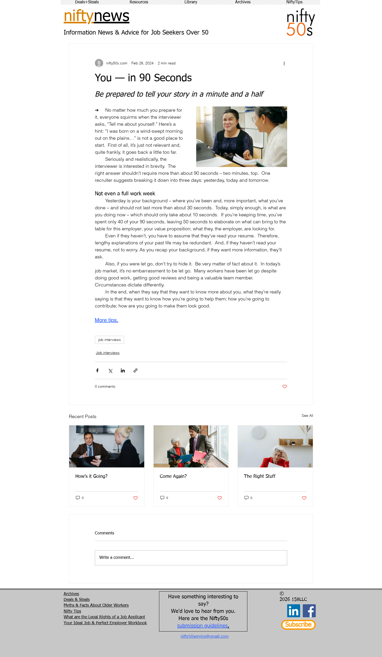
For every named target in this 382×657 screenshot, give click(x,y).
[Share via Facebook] (97, 370)
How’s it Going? (91, 476)
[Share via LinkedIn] (122, 370)
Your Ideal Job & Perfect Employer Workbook (105, 623)
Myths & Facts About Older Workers (96, 606)
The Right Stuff (259, 476)
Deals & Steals (77, 600)
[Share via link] (135, 370)
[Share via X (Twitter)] (110, 370)
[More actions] (284, 63)
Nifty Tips (72, 611)
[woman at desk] (275, 446)
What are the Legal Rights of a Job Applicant (104, 617)
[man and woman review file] (191, 446)
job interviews (109, 339)
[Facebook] (309, 610)
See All (307, 415)
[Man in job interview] (106, 446)
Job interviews (108, 352)
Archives (71, 594)
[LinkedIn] (293, 610)
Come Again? (173, 476)
